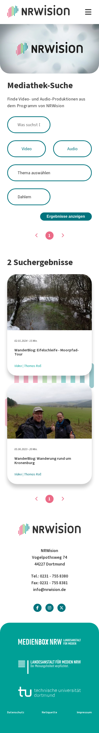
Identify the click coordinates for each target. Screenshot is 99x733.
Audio (72, 149)
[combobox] (49, 124)
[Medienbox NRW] (49, 642)
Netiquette (49, 712)
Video (27, 149)
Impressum (84, 712)
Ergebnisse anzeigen (66, 216)
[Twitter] (61, 607)
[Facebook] (37, 607)
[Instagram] (49, 607)
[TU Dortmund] (49, 692)
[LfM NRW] (49, 667)
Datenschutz (15, 712)
